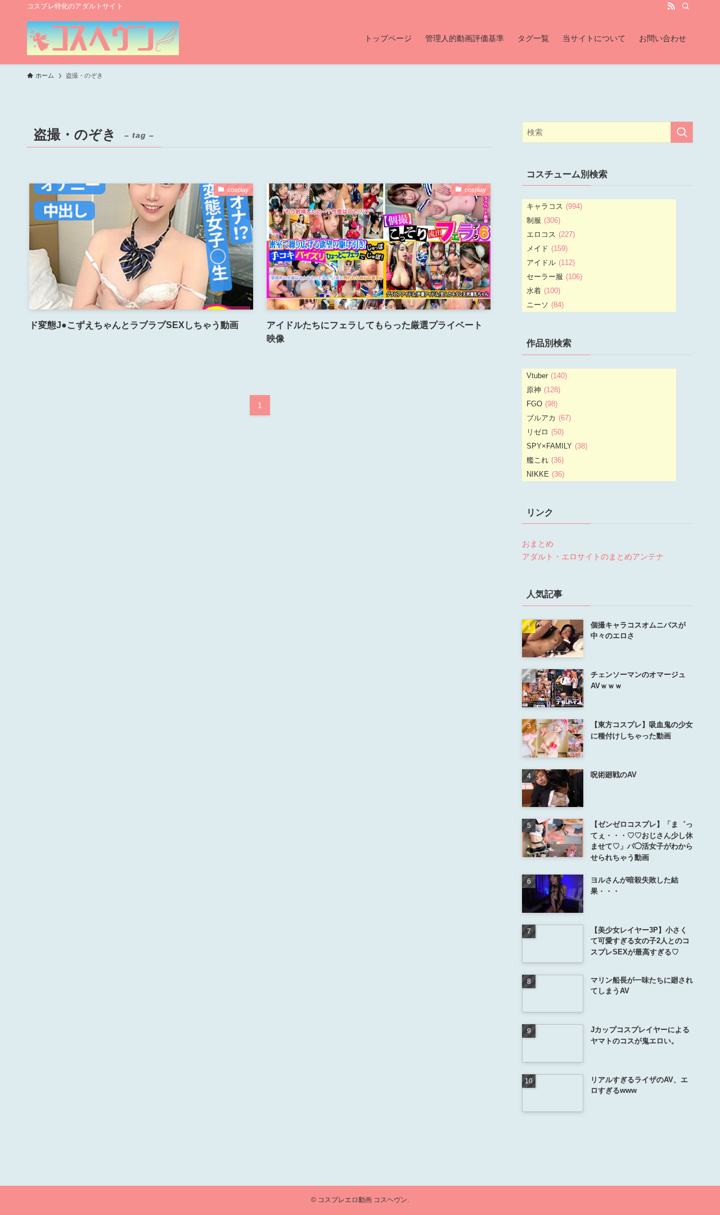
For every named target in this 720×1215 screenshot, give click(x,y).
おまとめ (538, 543)
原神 (543, 389)
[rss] (671, 6)
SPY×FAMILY (556, 446)
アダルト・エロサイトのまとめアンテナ (593, 556)
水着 (543, 290)
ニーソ (545, 305)
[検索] (685, 6)
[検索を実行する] (681, 132)
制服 (543, 220)
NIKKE (545, 474)
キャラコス (554, 206)
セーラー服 (554, 276)
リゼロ (545, 432)
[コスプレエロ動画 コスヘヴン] (103, 38)
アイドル (550, 262)
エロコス (550, 234)
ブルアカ (548, 418)
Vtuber (546, 375)
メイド (547, 248)
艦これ (545, 460)
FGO (541, 404)
